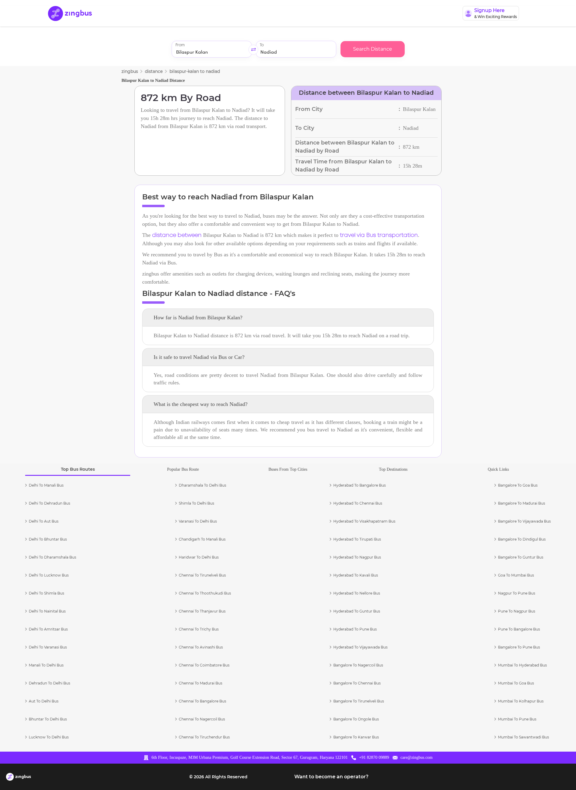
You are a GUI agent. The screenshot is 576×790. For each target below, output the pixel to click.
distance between (177, 235)
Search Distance (372, 49)
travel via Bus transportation (379, 235)
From (180, 45)
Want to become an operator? (331, 777)
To (262, 45)
